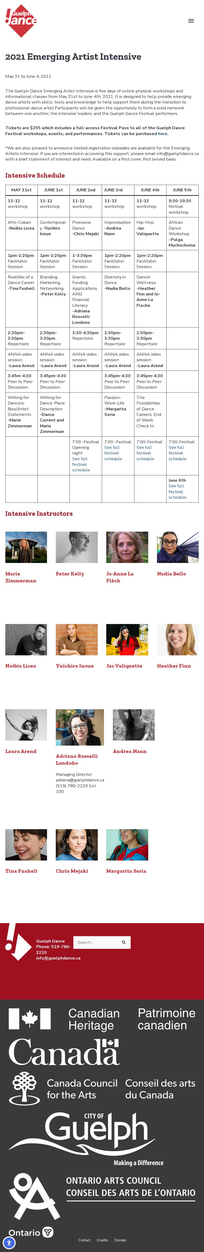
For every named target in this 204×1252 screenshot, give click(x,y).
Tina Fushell (21, 871)
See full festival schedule (81, 464)
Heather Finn (174, 665)
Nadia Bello (171, 573)
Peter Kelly (70, 573)
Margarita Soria (126, 871)
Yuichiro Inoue (75, 665)
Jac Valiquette (124, 665)
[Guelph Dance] (21, 21)
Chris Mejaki (72, 871)
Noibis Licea (20, 665)
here (162, 134)
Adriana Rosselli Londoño (77, 759)
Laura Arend (21, 751)
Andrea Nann (130, 751)
